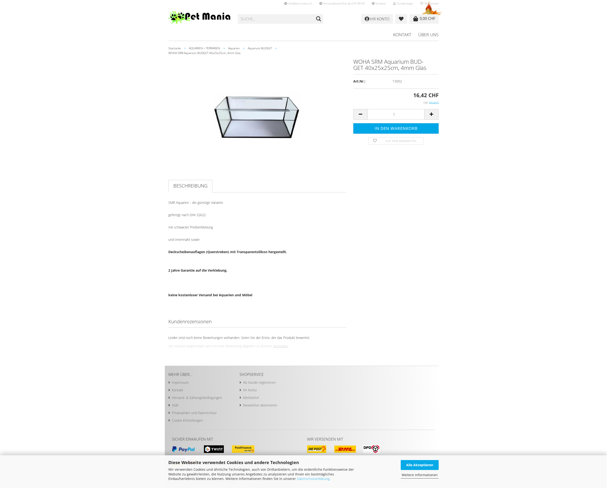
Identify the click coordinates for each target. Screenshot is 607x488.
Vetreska (266, 35)
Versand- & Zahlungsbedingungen (197, 397)
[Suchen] (318, 19)
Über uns (428, 34)
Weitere (361, 35)
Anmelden (280, 346)
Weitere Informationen (420, 475)
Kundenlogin (404, 3)
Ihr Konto (250, 390)
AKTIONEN (289, 35)
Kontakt (402, 34)
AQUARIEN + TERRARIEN (229, 35)
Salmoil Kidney (185, 35)
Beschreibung (190, 185)
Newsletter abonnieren (260, 405)
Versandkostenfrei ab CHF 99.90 (343, 3)
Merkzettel (431, 3)
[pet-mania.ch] (199, 19)
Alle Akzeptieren (419, 465)
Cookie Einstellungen (187, 420)
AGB (175, 405)
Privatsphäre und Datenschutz (194, 412)
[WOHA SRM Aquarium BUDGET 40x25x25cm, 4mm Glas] (257, 111)
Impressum (180, 382)
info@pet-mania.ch (299, 3)
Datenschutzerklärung (313, 478)
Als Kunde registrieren (259, 382)
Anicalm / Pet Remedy (326, 35)
